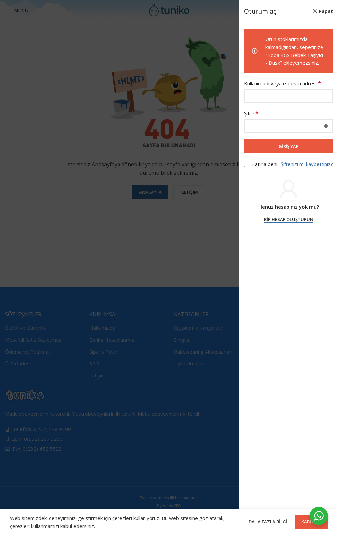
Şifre (251, 113)
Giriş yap (289, 146)
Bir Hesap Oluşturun (288, 219)
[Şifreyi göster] (326, 126)
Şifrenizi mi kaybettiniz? (307, 164)
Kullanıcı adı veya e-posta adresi (282, 83)
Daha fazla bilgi (268, 522)
